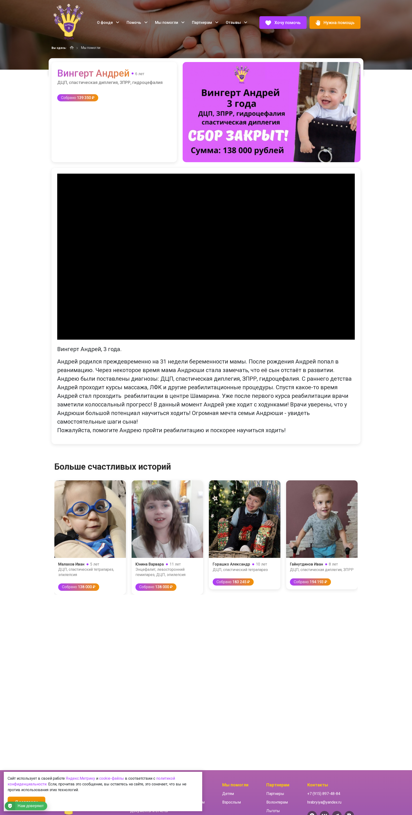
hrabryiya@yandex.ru (324, 802)
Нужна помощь (339, 22)
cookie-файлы (111, 778)
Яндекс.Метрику (80, 778)
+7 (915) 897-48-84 (323, 793)
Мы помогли (167, 22)
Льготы (273, 811)
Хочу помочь (287, 22)
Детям (228, 793)
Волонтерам (277, 802)
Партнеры (275, 793)
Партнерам (202, 22)
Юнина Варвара (149, 564)
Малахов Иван (71, 564)
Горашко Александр (231, 564)
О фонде (105, 22)
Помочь (134, 22)
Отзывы (234, 22)
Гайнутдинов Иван (306, 564)
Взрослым (231, 802)
